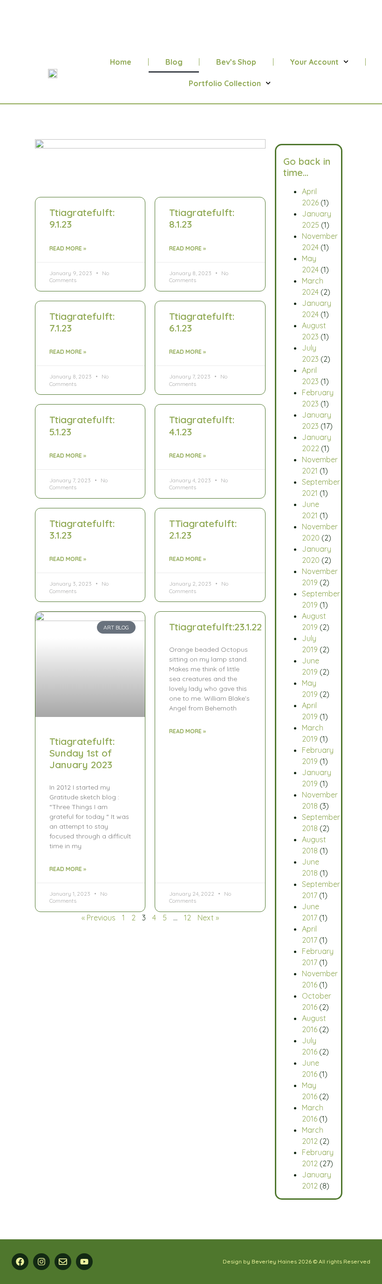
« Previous (99, 917)
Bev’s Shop (236, 62)
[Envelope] (63, 1261)
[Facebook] (20, 1261)
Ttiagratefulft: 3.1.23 (82, 529)
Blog (174, 62)
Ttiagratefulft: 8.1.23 (201, 218)
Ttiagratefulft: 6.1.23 (201, 322)
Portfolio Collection (225, 83)
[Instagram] (41, 1261)
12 (187, 917)
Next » (208, 917)
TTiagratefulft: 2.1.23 (203, 529)
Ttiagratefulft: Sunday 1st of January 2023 (82, 752)
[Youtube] (84, 1261)
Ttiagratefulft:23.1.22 (215, 627)
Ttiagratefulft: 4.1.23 (201, 425)
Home (120, 62)
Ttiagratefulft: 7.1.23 (82, 322)
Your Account (314, 62)
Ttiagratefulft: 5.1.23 (82, 425)
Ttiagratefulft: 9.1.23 (82, 218)
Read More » (67, 248)
